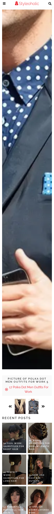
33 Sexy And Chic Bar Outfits (36, 478)
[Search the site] (49, 4)
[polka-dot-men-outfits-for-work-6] (33, 406)
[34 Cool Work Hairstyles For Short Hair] (14, 438)
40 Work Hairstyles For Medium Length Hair (39, 444)
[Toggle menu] (4, 4)
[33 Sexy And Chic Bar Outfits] (40, 470)
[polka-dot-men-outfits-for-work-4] (20, 406)
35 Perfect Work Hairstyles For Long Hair (13, 476)
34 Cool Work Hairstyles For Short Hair (13, 446)
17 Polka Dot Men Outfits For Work (28, 389)
